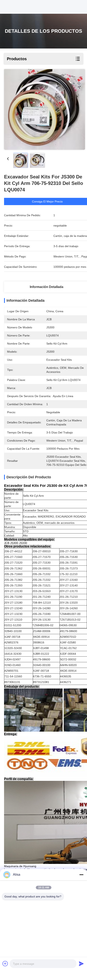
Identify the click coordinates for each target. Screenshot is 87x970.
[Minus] (81, 874)
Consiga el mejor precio (47, 201)
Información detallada (46, 287)
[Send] (81, 963)
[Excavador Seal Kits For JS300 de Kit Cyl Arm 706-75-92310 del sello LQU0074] (44, 109)
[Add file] (5, 963)
